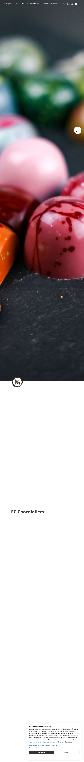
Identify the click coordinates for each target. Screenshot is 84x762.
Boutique (7, 4)
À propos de (19, 4)
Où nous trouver (33, 4)
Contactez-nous (50, 4)
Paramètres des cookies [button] (54, 757)
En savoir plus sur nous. (37, 748)
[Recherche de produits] (78, 130)
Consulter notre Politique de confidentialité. (43, 746)
